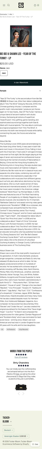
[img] (21, 354)
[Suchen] (8, 5)
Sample (3, 91)
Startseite (3, 14)
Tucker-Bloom (14, 441)
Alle (10, 14)
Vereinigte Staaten (15, 436)
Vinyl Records (23, 329)
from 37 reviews (21, 357)
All (2, 329)
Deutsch (7, 430)
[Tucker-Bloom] (21, 5)
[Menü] (4, 5)
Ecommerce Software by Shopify (16, 444)
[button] (19, 393)
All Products (11, 329)
